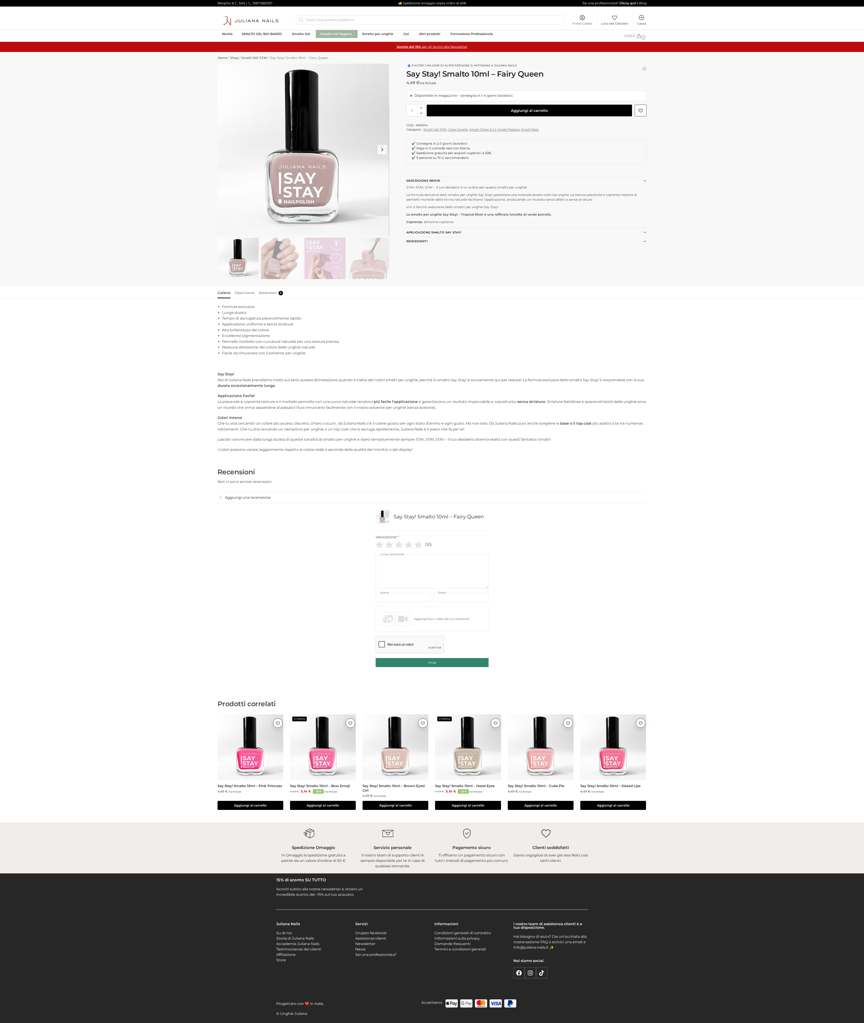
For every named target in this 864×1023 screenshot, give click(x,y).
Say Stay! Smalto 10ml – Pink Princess (250, 786)
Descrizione (244, 293)
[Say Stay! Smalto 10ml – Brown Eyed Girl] (395, 747)
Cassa (641, 23)
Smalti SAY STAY (254, 58)
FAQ (544, 942)
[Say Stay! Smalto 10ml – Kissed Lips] (613, 747)
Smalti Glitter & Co (482, 129)
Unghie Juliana (293, 1013)
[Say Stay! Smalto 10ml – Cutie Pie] (541, 747)
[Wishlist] (278, 723)
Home (222, 58)
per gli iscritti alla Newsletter (432, 47)
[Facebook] (519, 972)
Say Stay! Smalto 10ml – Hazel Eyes (465, 786)
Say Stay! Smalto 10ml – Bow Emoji (320, 786)
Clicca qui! (627, 3)
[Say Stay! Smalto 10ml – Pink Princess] (250, 747)
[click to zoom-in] (303, 149)
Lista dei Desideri (614, 23)
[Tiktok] (541, 972)
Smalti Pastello (509, 129)
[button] (635, 36)
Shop (234, 58)
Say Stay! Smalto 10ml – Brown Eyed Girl (394, 788)
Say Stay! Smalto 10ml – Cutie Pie (536, 786)
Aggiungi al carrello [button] (250, 805)
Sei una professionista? (600, 3)
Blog (643, 3)
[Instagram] (530, 972)
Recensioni (270, 293)
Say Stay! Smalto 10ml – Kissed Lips (610, 786)
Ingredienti (417, 241)
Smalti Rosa (530, 129)
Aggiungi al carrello (529, 110)
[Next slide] (382, 149)
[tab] (225, 292)
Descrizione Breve (423, 180)
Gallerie (224, 293)
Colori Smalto (458, 129)
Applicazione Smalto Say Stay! (433, 232)
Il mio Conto (582, 23)
